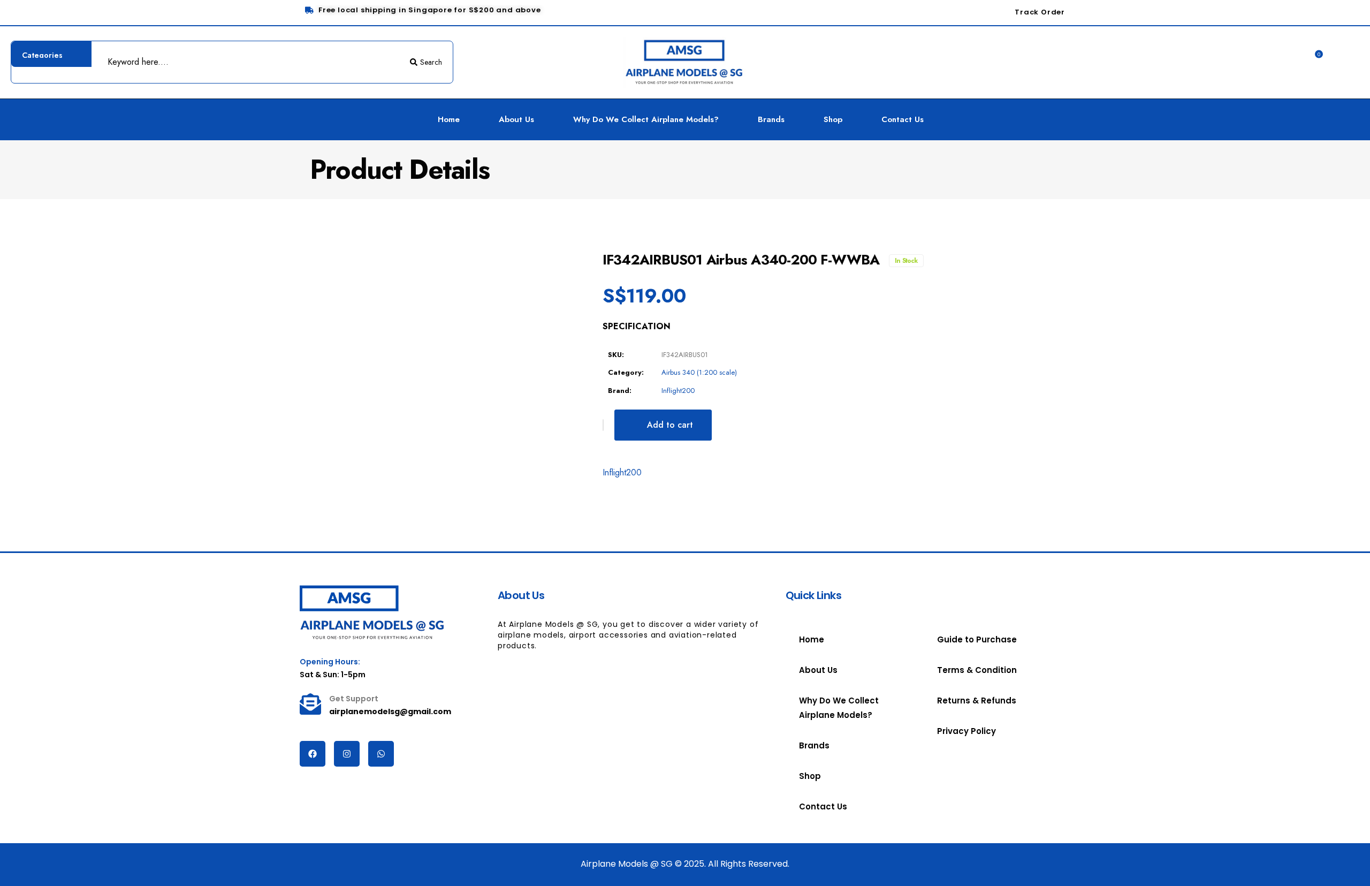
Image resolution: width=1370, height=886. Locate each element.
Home (449, 119)
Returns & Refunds (976, 700)
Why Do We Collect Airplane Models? (646, 119)
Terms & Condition (977, 670)
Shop (833, 119)
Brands (771, 119)
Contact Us (902, 119)
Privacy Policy (966, 731)
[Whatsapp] (381, 754)
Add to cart (670, 425)
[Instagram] (347, 754)
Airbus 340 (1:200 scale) (699, 372)
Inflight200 (678, 390)
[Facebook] (312, 754)
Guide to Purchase (977, 639)
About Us (516, 119)
